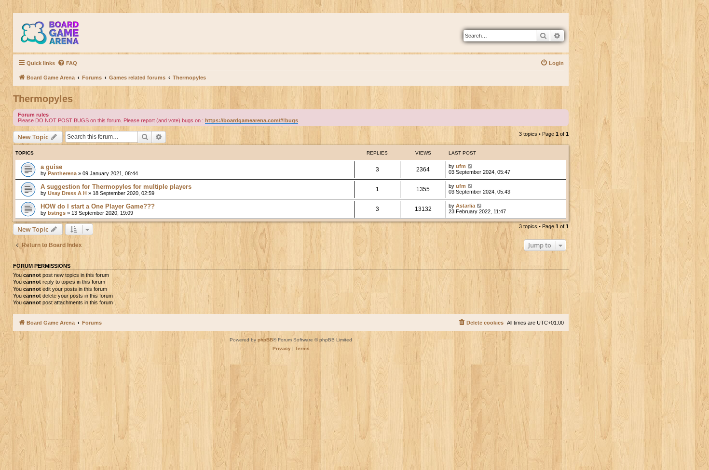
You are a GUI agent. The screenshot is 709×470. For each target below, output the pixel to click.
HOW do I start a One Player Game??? (98, 206)
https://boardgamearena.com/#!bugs (251, 120)
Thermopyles (43, 98)
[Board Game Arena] (56, 32)
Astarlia (465, 206)
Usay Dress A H (68, 193)
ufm (461, 166)
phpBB (265, 339)
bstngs (57, 213)
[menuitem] (67, 63)
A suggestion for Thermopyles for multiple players (116, 186)
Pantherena (62, 173)
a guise (51, 166)
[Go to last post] (470, 166)
